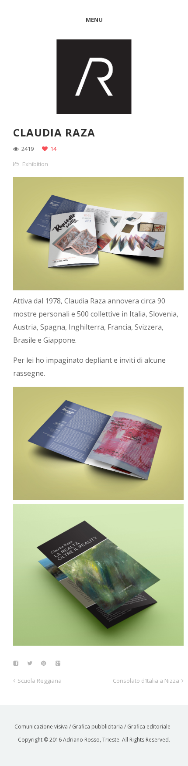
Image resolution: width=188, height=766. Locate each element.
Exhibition (35, 164)
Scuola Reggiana (39, 680)
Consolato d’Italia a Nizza (146, 680)
